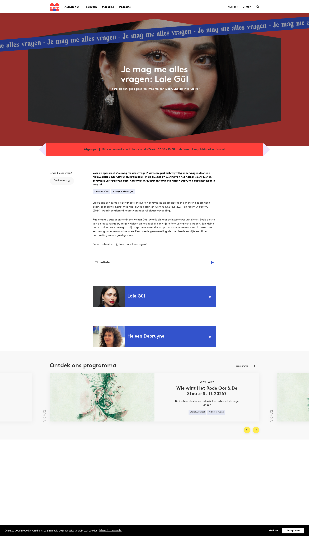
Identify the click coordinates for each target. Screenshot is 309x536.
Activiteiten (72, 7)
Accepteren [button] (293, 531)
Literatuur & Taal (101, 191)
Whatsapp (59, 192)
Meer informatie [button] (110, 530)
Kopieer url (59, 209)
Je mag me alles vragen (122, 191)
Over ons (233, 7)
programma (242, 366)
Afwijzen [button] (273, 531)
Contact (247, 7)
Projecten (91, 7)
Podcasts (125, 7)
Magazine (108, 7)
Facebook (59, 198)
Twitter (57, 204)
